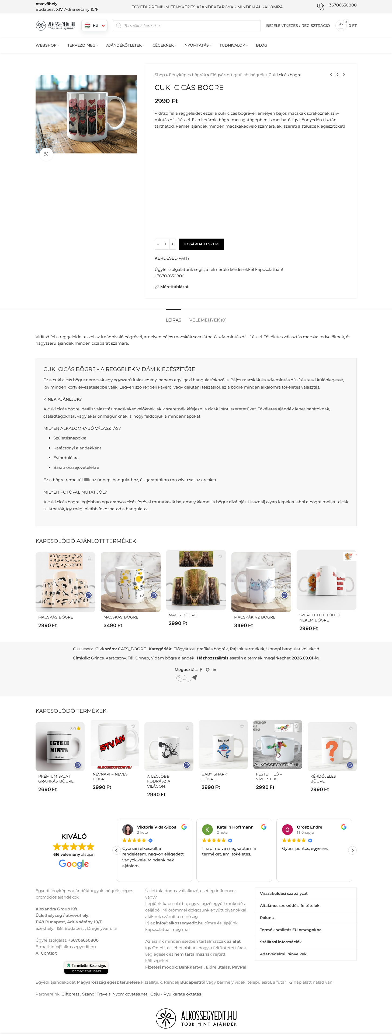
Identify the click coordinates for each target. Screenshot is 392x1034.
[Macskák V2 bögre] (261, 582)
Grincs (97, 658)
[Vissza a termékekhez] (337, 75)
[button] (352, 850)
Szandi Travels (96, 994)
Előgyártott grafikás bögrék (237, 74)
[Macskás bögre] (65, 582)
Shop (160, 74)
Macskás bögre (55, 617)
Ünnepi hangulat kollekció (292, 648)
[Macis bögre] (196, 580)
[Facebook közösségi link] (201, 669)
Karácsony (116, 658)
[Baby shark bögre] (223, 744)
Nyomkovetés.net (129, 994)
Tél (130, 658)
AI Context (46, 953)
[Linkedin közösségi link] (214, 669)
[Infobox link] (67, 6)
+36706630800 (170, 275)
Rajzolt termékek (247, 648)
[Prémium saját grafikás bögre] (60, 746)
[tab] (173, 317)
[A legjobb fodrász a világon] (168, 746)
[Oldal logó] (56, 25)
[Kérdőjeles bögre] (332, 746)
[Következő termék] (344, 75)
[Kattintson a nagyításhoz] (46, 154)
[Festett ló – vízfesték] (277, 744)
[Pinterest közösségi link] (207, 669)
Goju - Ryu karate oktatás (175, 994)
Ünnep (142, 658)
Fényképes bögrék (187, 74)
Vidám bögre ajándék (172, 658)
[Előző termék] (331, 75)
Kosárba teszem (201, 244)
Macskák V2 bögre (254, 617)
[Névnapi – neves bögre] (114, 744)
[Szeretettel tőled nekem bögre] (326, 580)
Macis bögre (183, 615)
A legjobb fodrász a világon (158, 781)
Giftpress (70, 994)
